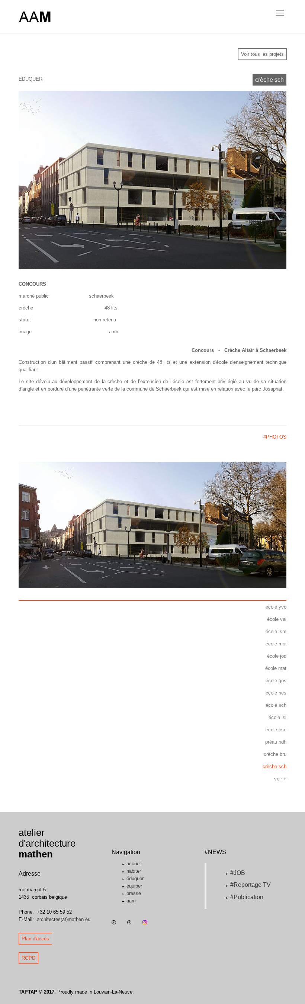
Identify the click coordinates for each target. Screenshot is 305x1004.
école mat (275, 668)
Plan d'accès (35, 939)
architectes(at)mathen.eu (63, 919)
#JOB (237, 873)
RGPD (28, 958)
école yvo (276, 607)
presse (133, 893)
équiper (134, 886)
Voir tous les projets (262, 54)
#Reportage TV (250, 885)
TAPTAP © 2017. (37, 992)
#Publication (246, 897)
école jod (276, 656)
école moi (276, 644)
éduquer (135, 878)
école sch (276, 705)
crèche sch (269, 80)
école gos (276, 680)
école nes (276, 693)
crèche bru (275, 754)
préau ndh (275, 742)
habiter (133, 871)
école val (276, 619)
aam (131, 901)
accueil (134, 863)
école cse (276, 729)
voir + (280, 779)
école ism (276, 631)
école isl (277, 717)
